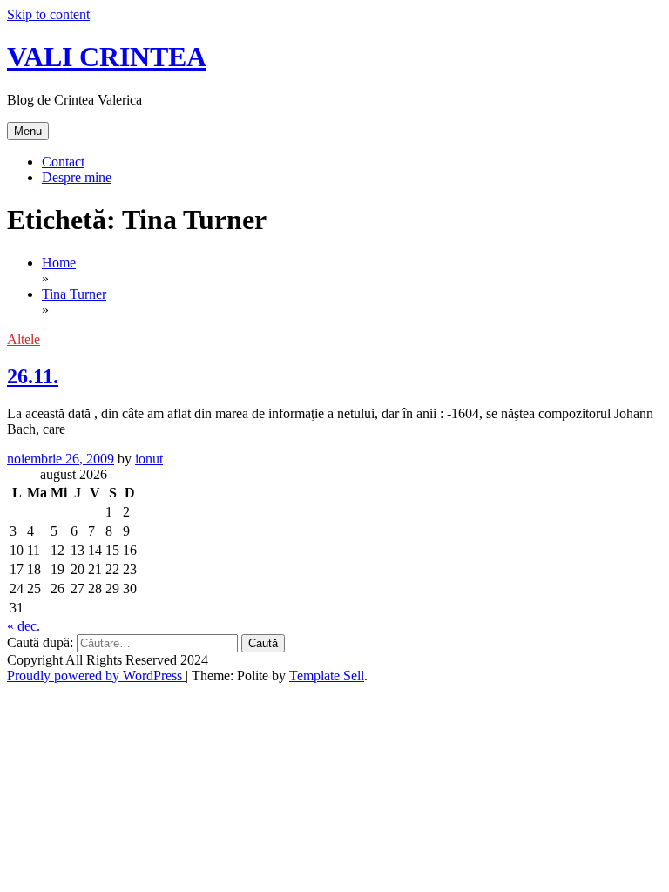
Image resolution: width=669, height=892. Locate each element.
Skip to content (48, 14)
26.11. (32, 376)
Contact (63, 161)
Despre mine (77, 177)
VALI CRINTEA (106, 56)
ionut (149, 458)
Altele (23, 339)
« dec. (23, 625)
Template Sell (326, 675)
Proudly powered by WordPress (96, 675)
